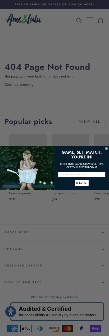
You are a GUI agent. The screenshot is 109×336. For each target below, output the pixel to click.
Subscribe (81, 183)
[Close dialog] (106, 148)
